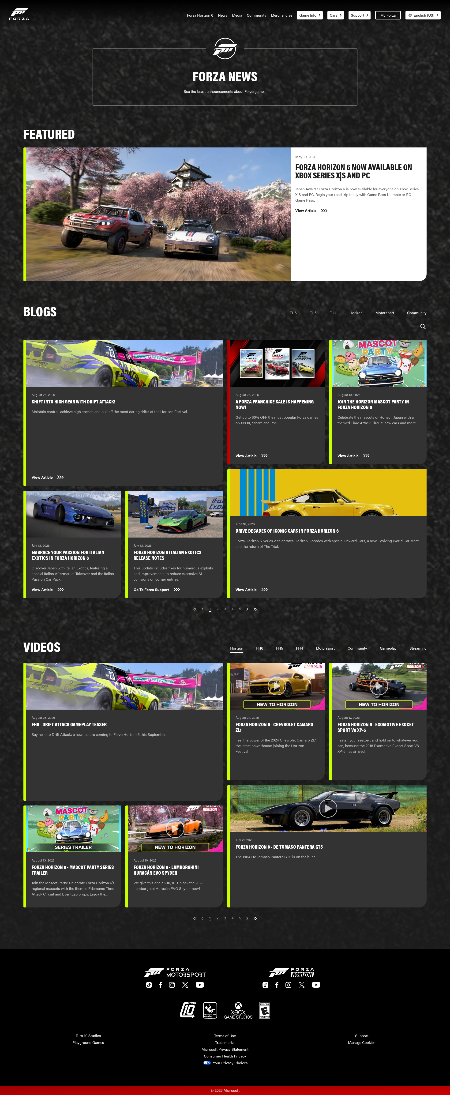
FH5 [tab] (313, 312)
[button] (423, 326)
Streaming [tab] (418, 648)
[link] (225, 214)
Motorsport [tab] (384, 312)
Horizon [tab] (356, 312)
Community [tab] (417, 312)
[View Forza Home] (19, 15)
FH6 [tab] (293, 312)
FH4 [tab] (333, 312)
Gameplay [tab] (388, 648)
